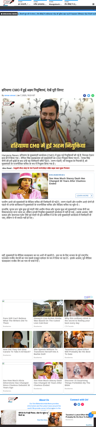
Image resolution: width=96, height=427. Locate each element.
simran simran (9, 95)
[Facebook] (75, 404)
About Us (44, 400)
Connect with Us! (79, 399)
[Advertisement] (48, 32)
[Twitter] (78, 404)
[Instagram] (82, 404)
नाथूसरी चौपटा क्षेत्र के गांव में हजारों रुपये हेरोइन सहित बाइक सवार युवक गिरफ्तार (41, 168)
